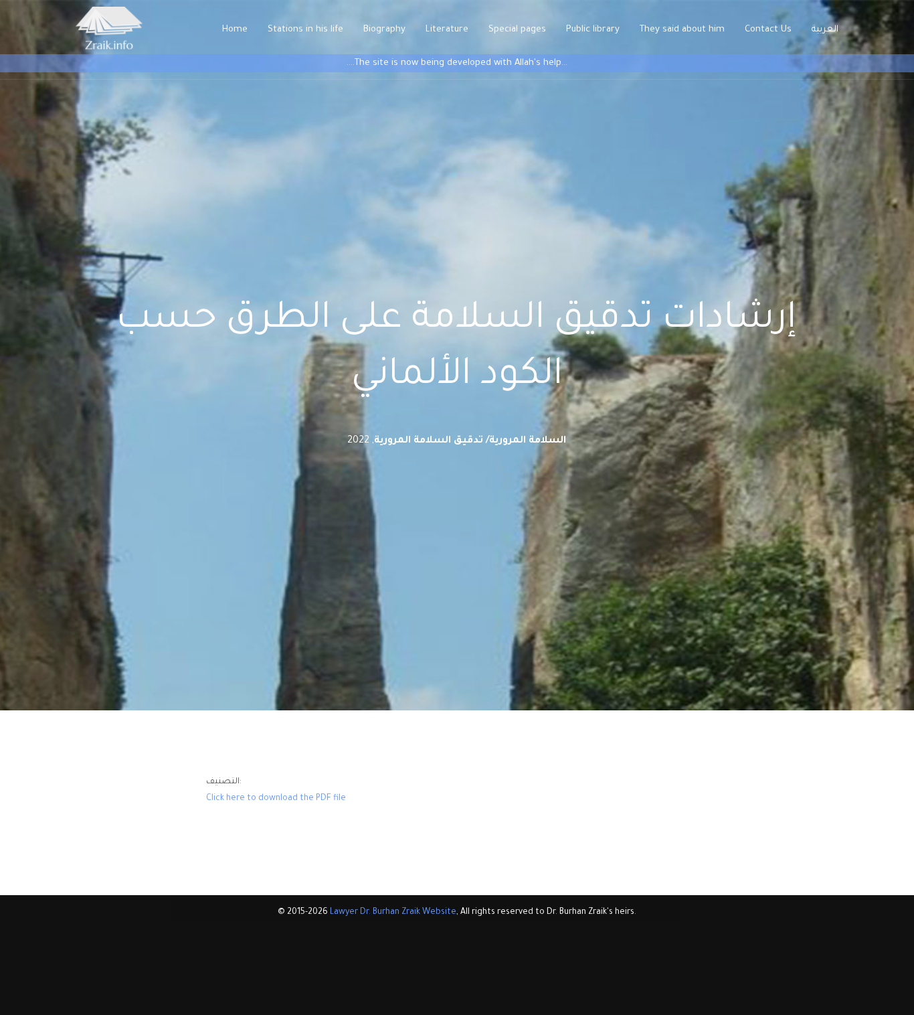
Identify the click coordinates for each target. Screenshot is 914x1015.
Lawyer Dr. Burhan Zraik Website (393, 912)
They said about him (682, 30)
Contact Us (768, 30)
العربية (825, 30)
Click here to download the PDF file (276, 798)
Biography (384, 30)
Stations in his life (305, 30)
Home (235, 30)
